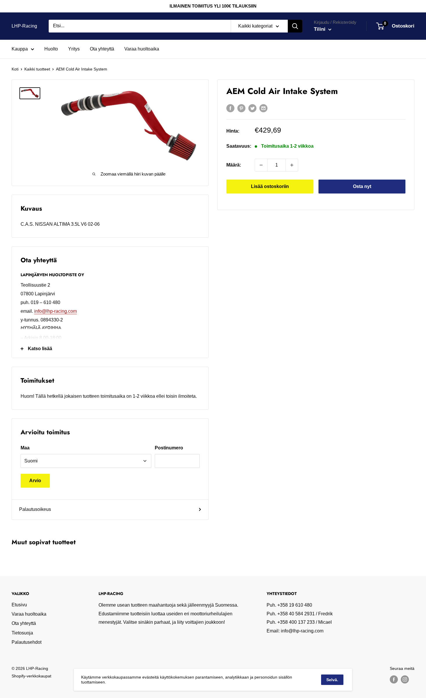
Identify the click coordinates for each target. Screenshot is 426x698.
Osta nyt (362, 186)
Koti (15, 69)
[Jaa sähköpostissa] (263, 108)
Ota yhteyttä (102, 48)
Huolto (51, 48)
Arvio (35, 480)
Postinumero (169, 447)
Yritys (74, 48)
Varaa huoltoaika (141, 48)
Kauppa (20, 48)
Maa (25, 447)
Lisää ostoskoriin (270, 186)
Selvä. (332, 679)
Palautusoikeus (35, 509)
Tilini (320, 29)
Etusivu (19, 604)
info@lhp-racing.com (55, 311)
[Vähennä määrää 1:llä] (261, 165)
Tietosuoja (22, 632)
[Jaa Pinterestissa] (241, 108)
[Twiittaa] (252, 108)
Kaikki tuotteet (37, 69)
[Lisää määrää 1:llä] (292, 165)
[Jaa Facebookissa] (230, 108)
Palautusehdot (26, 642)
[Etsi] (295, 26)
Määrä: (233, 164)
